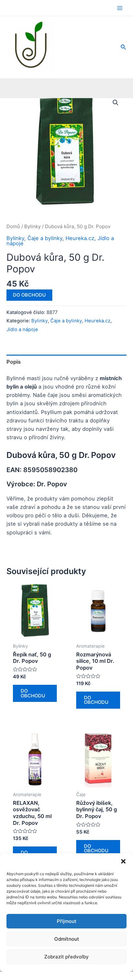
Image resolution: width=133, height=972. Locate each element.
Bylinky (32, 226)
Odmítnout (66, 939)
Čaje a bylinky (44, 238)
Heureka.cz (80, 238)
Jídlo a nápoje (22, 329)
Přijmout (67, 921)
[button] (123, 861)
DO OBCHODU (29, 295)
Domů (13, 226)
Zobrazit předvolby (66, 957)
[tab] (66, 362)
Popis (13, 362)
